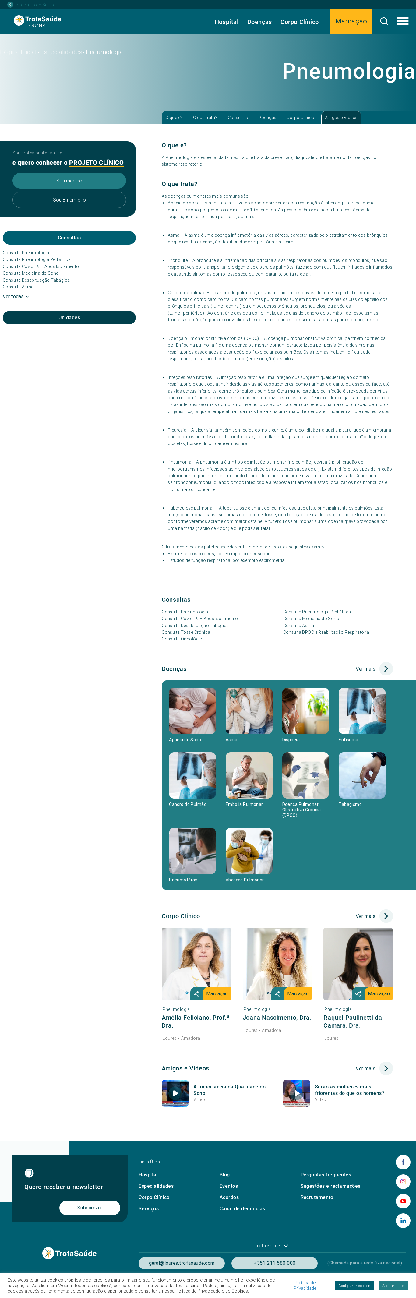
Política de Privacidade (305, 1285)
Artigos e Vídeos (341, 117)
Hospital (227, 22)
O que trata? (205, 117)
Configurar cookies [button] (354, 1285)
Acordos (229, 1197)
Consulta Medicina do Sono (31, 273)
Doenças (259, 22)
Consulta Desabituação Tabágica (36, 280)
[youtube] (403, 1201)
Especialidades (61, 52)
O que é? (173, 117)
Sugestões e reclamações (331, 1186)
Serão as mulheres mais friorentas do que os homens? (349, 1090)
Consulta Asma (18, 287)
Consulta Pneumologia (26, 253)
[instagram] (403, 1181)
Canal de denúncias (242, 1209)
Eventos (229, 1186)
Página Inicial (18, 52)
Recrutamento (317, 1197)
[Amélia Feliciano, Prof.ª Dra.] (196, 964)
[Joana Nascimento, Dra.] (277, 964)
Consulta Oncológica (183, 639)
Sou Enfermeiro (69, 200)
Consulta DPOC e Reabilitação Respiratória (326, 632)
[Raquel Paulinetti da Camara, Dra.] (358, 964)
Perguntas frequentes (326, 1175)
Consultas (238, 117)
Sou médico (69, 181)
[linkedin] (403, 1220)
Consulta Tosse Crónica (186, 632)
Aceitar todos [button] (393, 1285)
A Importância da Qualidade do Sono (229, 1090)
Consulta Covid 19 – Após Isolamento (41, 266)
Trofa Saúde (267, 1245)
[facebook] (403, 1162)
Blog (225, 1175)
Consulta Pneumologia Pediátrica (37, 259)
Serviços (149, 1209)
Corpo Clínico (299, 22)
